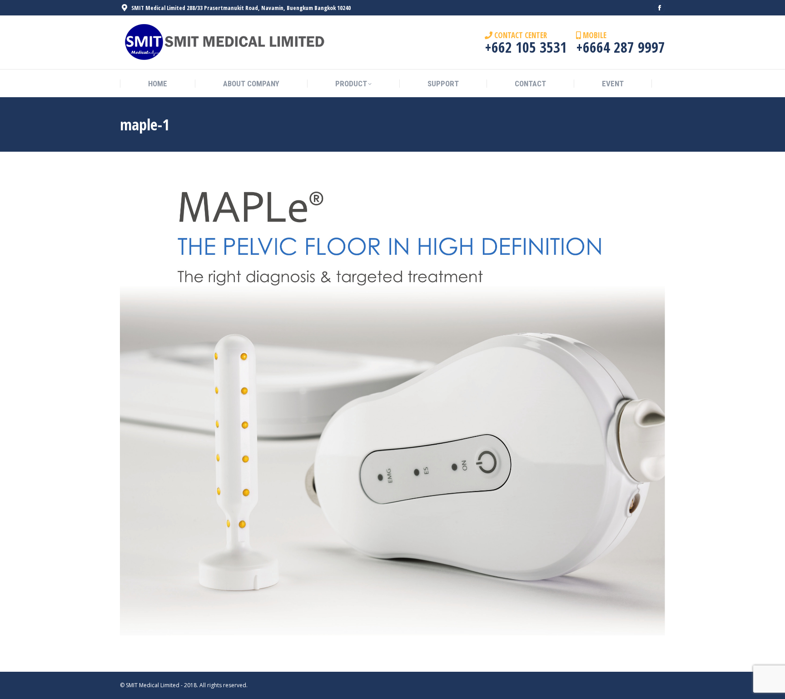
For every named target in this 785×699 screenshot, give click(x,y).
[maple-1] (392, 409)
